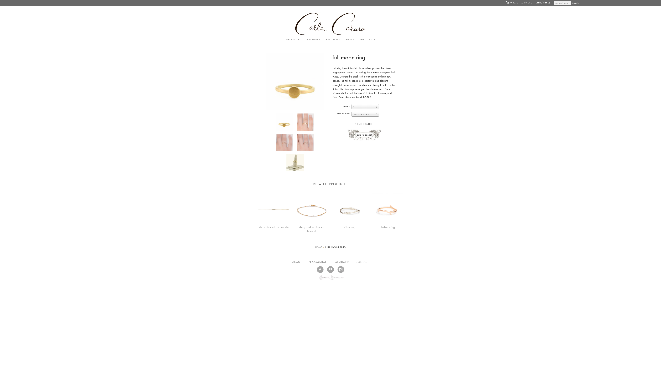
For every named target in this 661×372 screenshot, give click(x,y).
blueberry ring (387, 227)
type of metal (343, 113)
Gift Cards (367, 39)
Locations (341, 262)
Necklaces (293, 39)
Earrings (313, 39)
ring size (346, 105)
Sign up (546, 2)
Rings (350, 39)
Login (538, 2)
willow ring (349, 227)
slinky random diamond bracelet (311, 229)
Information (318, 262)
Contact (362, 262)
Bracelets (333, 39)
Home (318, 247)
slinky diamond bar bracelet (273, 227)
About (297, 262)
